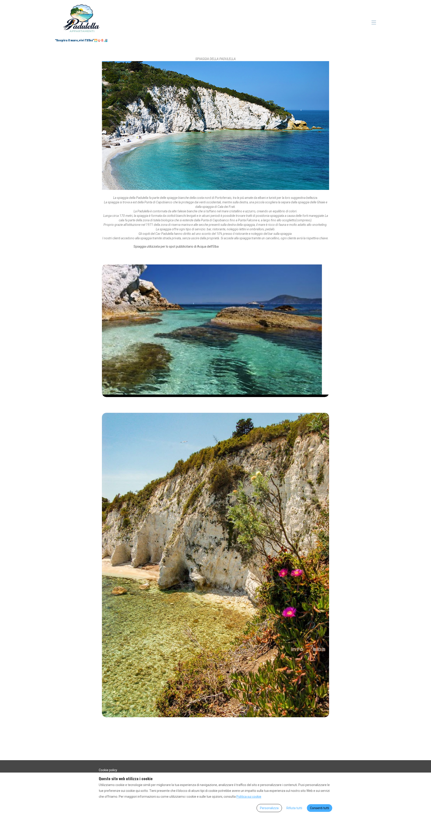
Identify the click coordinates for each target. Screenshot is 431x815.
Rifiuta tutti (294, 808)
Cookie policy (108, 770)
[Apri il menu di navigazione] (374, 22)
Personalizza (269, 808)
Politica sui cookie (248, 796)
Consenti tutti (319, 808)
